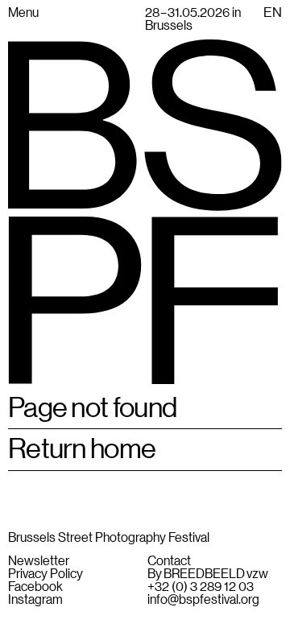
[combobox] (272, 12)
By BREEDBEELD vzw (207, 573)
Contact (169, 560)
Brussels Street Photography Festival (108, 536)
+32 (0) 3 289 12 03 (200, 586)
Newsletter (38, 560)
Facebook (35, 586)
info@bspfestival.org (203, 599)
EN (272, 12)
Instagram (35, 599)
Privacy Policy (45, 573)
